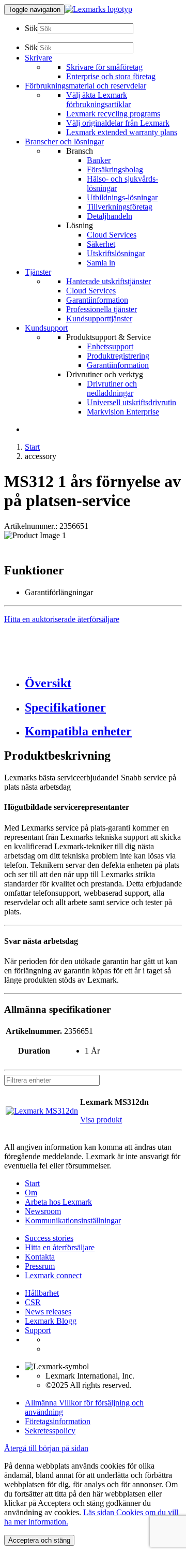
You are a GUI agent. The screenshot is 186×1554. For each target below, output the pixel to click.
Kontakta (40, 1256)
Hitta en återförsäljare (60, 1247)
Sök (31, 28)
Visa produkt (101, 1119)
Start (32, 446)
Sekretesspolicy (50, 1430)
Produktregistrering (118, 355)
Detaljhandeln (109, 216)
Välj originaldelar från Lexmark (117, 123)
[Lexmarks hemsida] (98, 9)
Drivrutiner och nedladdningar (112, 388)
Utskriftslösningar (116, 253)
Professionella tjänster (101, 309)
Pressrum (40, 1266)
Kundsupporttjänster (99, 318)
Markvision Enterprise (123, 411)
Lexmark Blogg (50, 1320)
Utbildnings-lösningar (122, 197)
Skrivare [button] (38, 57)
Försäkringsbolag (115, 169)
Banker (99, 160)
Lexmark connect (53, 1275)
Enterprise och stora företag (111, 76)
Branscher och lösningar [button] (64, 141)
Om (31, 1192)
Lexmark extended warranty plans (121, 132)
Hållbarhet (42, 1293)
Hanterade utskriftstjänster (108, 281)
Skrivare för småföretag (104, 67)
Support (38, 1330)
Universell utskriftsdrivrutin (131, 402)
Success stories (49, 1238)
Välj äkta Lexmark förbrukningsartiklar (98, 100)
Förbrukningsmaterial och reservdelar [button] (85, 85)
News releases (48, 1311)
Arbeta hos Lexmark (58, 1201)
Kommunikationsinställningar (73, 1220)
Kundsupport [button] (46, 327)
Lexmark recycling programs (113, 113)
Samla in (101, 262)
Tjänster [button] (38, 272)
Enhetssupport (110, 346)
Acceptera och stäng (39, 1540)
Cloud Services (111, 234)
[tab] (103, 683)
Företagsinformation (57, 1421)
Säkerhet (101, 244)
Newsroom (43, 1211)
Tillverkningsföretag (119, 206)
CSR (33, 1302)
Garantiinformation (97, 299)
